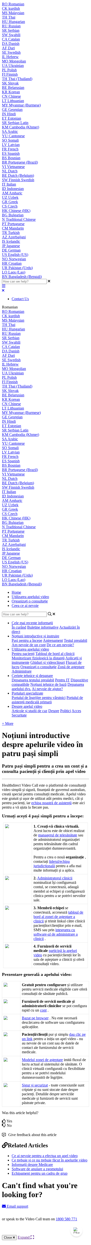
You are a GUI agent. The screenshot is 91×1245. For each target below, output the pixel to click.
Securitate (19, 715)
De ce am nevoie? (60, 645)
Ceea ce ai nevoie (25, 605)
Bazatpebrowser (35, 1018)
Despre (53, 711)
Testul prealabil (75, 640)
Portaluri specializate (27, 693)
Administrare (22, 671)
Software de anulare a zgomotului (37, 1169)
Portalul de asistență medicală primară (47, 700)
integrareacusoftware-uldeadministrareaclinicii (55, 934)
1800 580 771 (66, 1219)
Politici (65, 711)
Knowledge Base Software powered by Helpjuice (45, 1232)
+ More (7, 723)
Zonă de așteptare (71, 667)
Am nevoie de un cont (29, 645)
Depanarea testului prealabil (33, 680)
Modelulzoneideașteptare (42, 1060)
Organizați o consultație (30, 601)
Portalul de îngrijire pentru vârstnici (39, 698)
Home (16, 592)
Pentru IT (62, 680)
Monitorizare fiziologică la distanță (38, 658)
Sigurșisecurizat (35, 1085)
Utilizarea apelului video (30, 597)
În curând (19, 627)
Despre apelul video (27, 706)
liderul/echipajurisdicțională (51, 863)
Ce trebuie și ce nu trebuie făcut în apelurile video (49, 1160)
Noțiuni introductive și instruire (35, 636)
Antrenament (53, 640)
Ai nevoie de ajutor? (47, 689)
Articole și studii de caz (29, 711)
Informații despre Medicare (32, 1164)
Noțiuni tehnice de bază (48, 684)
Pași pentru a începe (27, 640)
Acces (76, 711)
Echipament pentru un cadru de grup (39, 1173)
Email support (17, 1206)
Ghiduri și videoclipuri (47, 662)
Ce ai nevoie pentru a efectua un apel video (45, 1156)
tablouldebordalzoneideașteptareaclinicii (58, 916)
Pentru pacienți (23, 654)
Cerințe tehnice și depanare (32, 676)
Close (8, 1237)
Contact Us (20, 299)
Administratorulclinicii (54, 878)
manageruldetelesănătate (57, 835)
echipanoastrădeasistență (51, 803)
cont (43, 1010)
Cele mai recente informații (32, 623)
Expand (24, 1237)
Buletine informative (42, 627)
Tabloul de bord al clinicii (54, 654)
